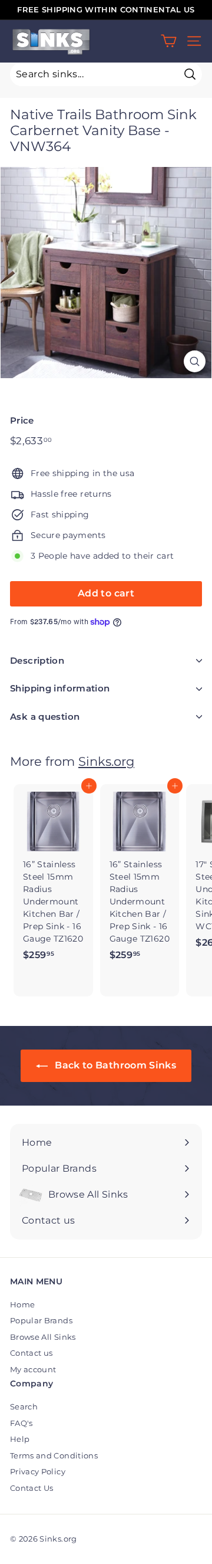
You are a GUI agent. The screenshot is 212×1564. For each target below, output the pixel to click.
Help (19, 1439)
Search (24, 1406)
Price (22, 420)
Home (22, 1304)
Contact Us (32, 1488)
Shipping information (60, 688)
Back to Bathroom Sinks (114, 1065)
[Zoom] (195, 361)
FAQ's (21, 1423)
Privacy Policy (37, 1471)
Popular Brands (41, 1320)
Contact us (31, 1353)
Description (37, 660)
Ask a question (45, 716)
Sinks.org (106, 761)
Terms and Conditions (54, 1455)
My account (33, 1369)
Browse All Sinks (43, 1337)
